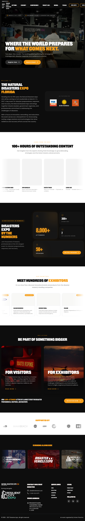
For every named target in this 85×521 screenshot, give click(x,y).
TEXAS (64, 5)
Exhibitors (53, 493)
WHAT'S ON (46, 5)
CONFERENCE (34, 5)
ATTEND (14, 5)
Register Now (72, 401)
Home (52, 488)
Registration (54, 497)
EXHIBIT (23, 5)
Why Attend (53, 490)
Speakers (53, 495)
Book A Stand (30, 62)
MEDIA (56, 5)
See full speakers (70, 252)
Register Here (12, 62)
